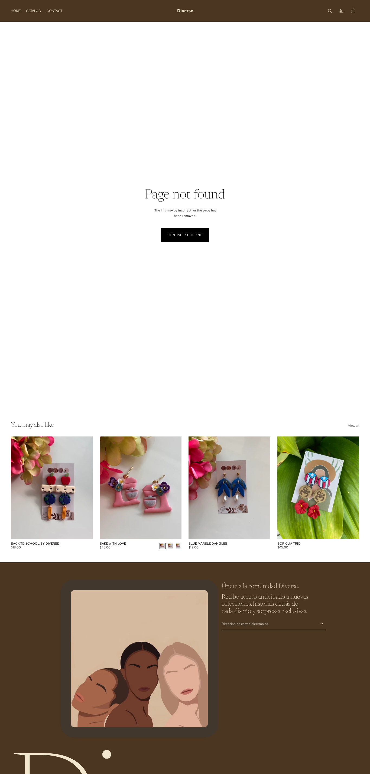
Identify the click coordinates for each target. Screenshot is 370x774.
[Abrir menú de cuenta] (341, 11)
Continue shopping (185, 235)
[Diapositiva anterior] (108, 488)
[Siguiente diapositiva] (173, 488)
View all (353, 425)
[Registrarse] (321, 624)
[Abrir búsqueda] (330, 11)
